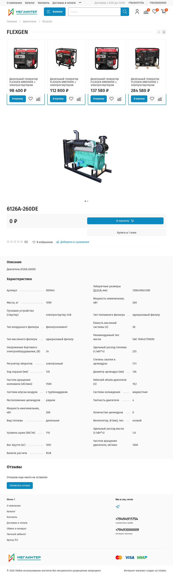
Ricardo (47, 21)
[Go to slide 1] (85, 201)
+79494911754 (136, 2)
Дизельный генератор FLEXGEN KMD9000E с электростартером (105, 82)
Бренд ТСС (12, 540)
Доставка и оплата (64, 2)
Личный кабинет (16, 534)
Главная (12, 21)
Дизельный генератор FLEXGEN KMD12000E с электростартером (145, 82)
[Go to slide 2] (87, 201)
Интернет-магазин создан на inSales (145, 570)
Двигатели (29, 21)
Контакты (44, 2)
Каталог (30, 2)
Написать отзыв (20, 485)
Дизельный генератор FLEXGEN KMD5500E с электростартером (23, 82)
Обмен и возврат (16, 528)
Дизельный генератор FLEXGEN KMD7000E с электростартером (64, 82)
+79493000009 (157, 2)
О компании (14, 2)
